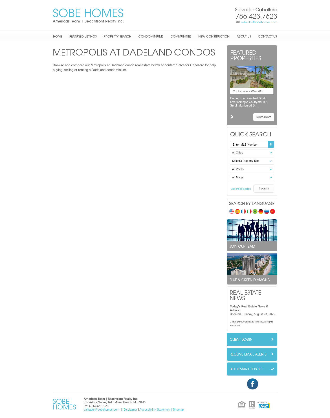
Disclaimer (130, 409)
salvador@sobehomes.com (259, 22)
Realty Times (254, 321)
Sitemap (178, 409)
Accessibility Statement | (155, 409)
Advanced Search (241, 188)
